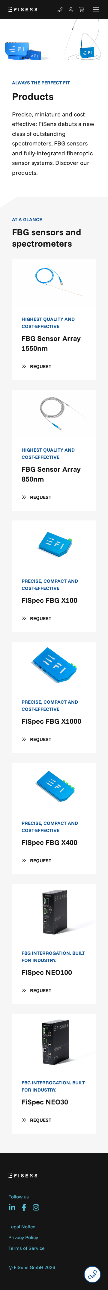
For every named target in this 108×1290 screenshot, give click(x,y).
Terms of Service (26, 1248)
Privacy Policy (23, 1237)
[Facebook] (24, 1207)
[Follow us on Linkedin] (12, 1207)
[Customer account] (71, 9)
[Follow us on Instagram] (36, 1207)
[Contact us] (60, 9)
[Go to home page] (22, 9)
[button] (96, 9)
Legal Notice (21, 1227)
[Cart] (81, 9)
